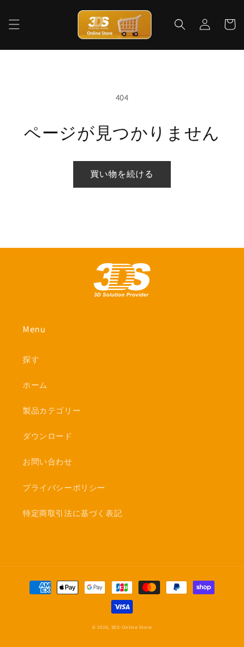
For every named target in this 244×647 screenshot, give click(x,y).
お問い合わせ (48, 461)
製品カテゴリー (52, 410)
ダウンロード (48, 436)
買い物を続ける (122, 173)
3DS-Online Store (131, 627)
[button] (14, 24)
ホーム (35, 385)
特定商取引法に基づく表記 (72, 513)
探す (31, 359)
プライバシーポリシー (64, 488)
